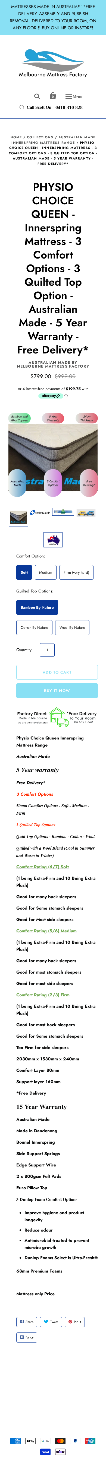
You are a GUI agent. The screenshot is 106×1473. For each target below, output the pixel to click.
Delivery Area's (82, 1388)
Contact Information (61, 1394)
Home (16, 137)
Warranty (90, 1394)
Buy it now (57, 690)
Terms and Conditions (55, 1400)
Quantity (24, 650)
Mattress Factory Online (53, 1426)
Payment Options (26, 1394)
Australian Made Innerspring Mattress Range (53, 140)
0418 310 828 (69, 107)
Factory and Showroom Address (39, 1388)
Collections (40, 137)
